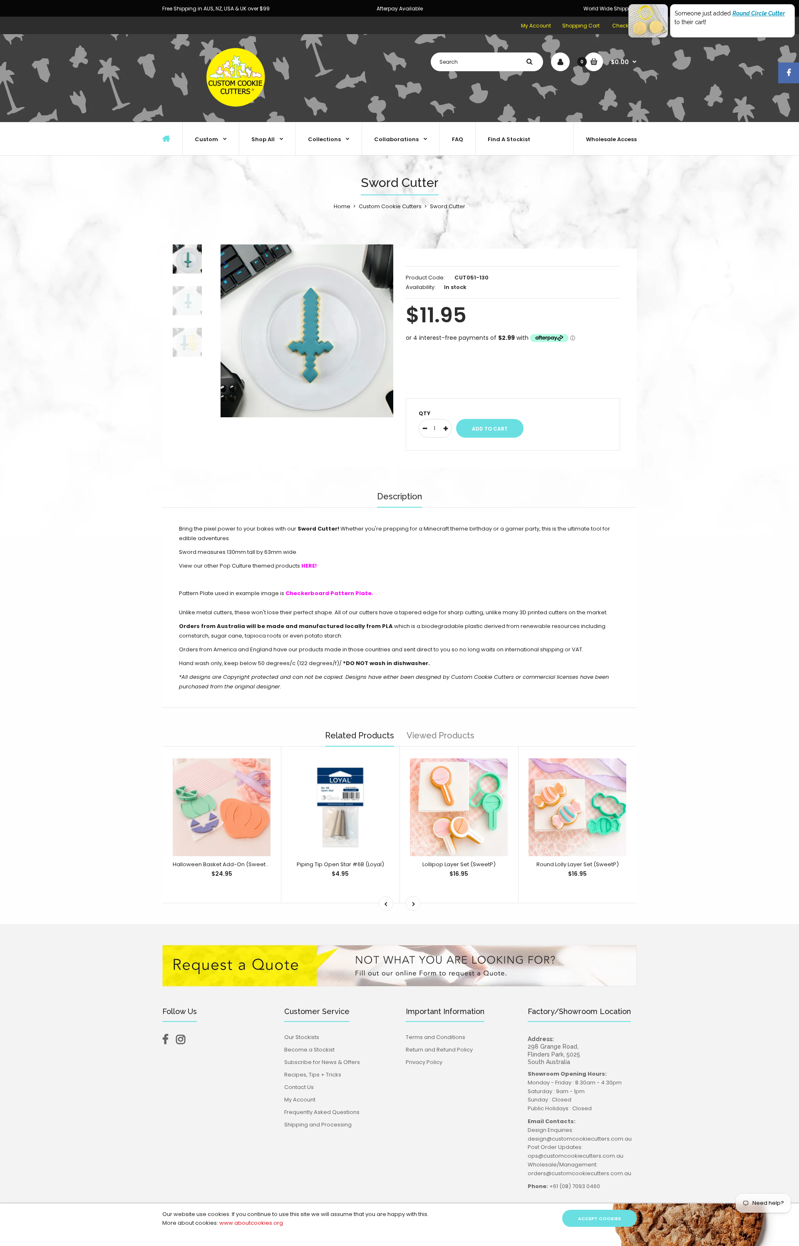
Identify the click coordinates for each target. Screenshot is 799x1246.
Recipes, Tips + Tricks (312, 1075)
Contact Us (299, 1087)
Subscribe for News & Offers (322, 1062)
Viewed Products (440, 735)
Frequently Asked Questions (322, 1112)
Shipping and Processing (318, 1125)
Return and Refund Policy (439, 1050)
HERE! (309, 566)
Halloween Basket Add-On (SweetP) (222, 864)
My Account (536, 25)
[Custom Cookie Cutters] (237, 113)
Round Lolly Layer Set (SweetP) (577, 864)
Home (342, 206)
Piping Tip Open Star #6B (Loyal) (340, 864)
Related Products (359, 735)
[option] (307, 330)
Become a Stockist (309, 1050)
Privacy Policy (424, 1062)
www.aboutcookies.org (251, 1223)
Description (399, 496)
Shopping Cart (581, 25)
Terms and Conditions (435, 1037)
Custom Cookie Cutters (390, 206)
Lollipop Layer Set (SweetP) (459, 864)
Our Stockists (301, 1037)
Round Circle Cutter (758, 13)
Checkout (624, 25)
